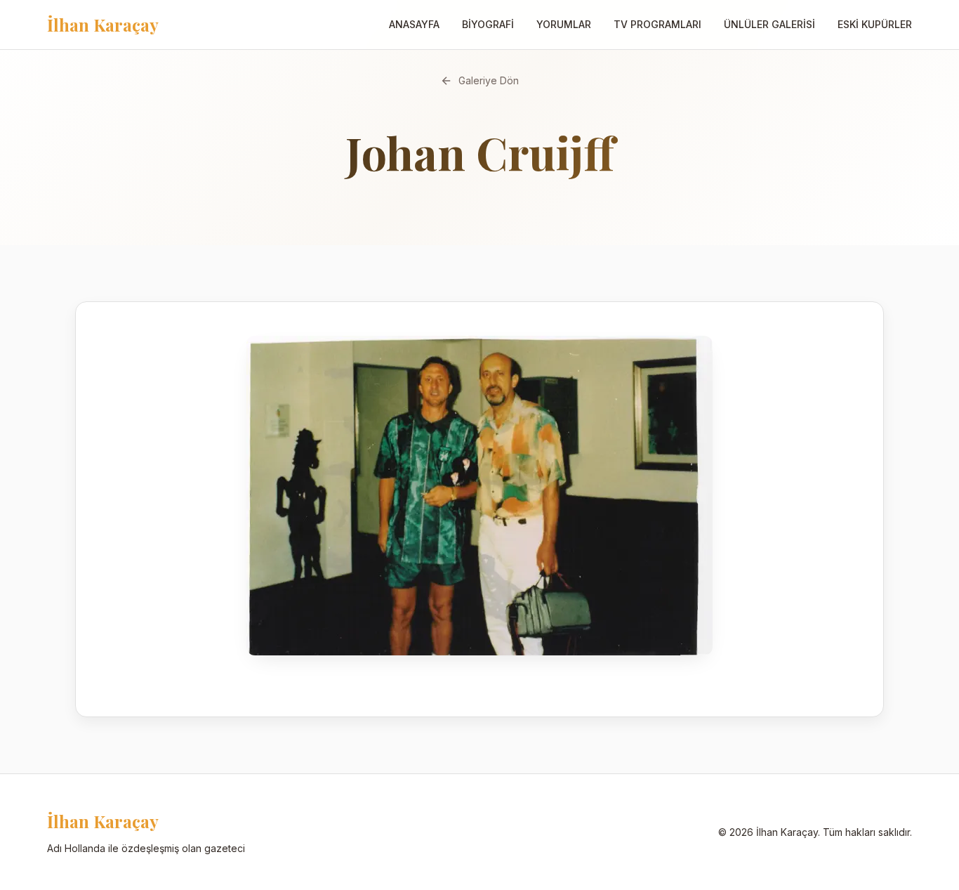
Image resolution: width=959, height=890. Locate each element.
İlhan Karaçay (103, 24)
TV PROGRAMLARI (657, 24)
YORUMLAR (563, 24)
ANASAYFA (414, 24)
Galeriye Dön (488, 80)
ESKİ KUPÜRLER (875, 24)
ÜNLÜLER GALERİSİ (769, 24)
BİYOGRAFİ (488, 24)
